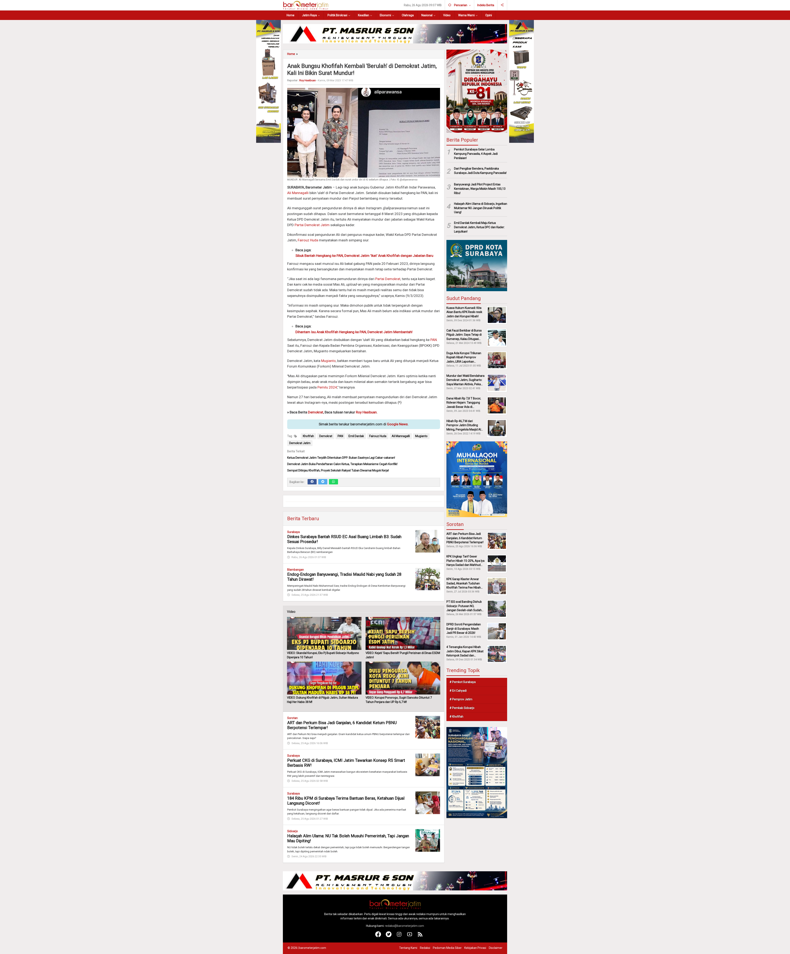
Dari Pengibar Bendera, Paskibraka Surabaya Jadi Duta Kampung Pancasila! (480, 171)
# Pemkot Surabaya (463, 681)
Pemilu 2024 (327, 387)
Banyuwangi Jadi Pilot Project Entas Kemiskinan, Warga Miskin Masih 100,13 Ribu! (479, 189)
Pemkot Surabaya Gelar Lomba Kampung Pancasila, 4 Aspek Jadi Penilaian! (476, 153)
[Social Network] (502, 5)
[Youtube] (410, 936)
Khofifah (308, 436)
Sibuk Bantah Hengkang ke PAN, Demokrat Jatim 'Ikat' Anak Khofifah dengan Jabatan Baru (364, 256)
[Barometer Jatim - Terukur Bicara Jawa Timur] (305, 5)
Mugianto (328, 361)
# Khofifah (456, 716)
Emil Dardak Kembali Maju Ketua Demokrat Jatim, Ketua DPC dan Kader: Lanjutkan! (479, 227)
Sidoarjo (292, 831)
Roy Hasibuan (366, 412)
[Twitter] (322, 481)
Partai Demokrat (387, 279)
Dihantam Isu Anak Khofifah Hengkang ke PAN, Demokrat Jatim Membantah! (353, 332)
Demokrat (315, 412)
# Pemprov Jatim (461, 699)
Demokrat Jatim (299, 443)
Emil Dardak (356, 436)
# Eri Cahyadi (458, 690)
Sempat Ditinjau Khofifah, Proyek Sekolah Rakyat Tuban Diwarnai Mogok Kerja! (338, 470)
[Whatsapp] (333, 481)
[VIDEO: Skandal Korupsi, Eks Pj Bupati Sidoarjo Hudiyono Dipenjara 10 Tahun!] (324, 633)
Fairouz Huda (308, 240)
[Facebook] (312, 481)
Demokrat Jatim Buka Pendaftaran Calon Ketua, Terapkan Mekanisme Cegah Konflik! (342, 464)
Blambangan (295, 569)
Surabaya (293, 532)
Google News (397, 424)
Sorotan (292, 718)
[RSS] (420, 936)
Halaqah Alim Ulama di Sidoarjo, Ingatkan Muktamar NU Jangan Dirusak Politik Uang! (480, 208)
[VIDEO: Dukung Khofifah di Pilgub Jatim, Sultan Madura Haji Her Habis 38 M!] (324, 678)
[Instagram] (399, 936)
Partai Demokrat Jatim (312, 225)
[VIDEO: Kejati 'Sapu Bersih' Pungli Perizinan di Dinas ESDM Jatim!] (403, 633)
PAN (433, 340)
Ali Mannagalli (298, 193)
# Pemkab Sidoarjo (462, 707)
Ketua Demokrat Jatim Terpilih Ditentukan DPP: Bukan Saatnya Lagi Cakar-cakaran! (341, 457)
